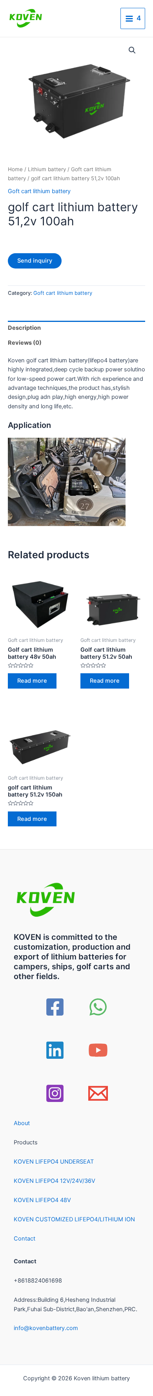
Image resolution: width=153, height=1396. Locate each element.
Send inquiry (34, 260)
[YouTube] (98, 1050)
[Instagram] (54, 1093)
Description (24, 327)
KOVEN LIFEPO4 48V (42, 1200)
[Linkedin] (54, 1050)
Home (15, 169)
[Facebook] (54, 1007)
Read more (32, 680)
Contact (24, 1238)
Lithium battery (47, 169)
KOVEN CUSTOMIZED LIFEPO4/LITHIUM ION (74, 1219)
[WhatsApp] (98, 1007)
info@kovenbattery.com (46, 1328)
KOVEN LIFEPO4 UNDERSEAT (54, 1161)
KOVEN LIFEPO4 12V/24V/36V (54, 1180)
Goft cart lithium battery (39, 191)
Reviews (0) (25, 342)
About (22, 1123)
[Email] (98, 1093)
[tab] (76, 328)
